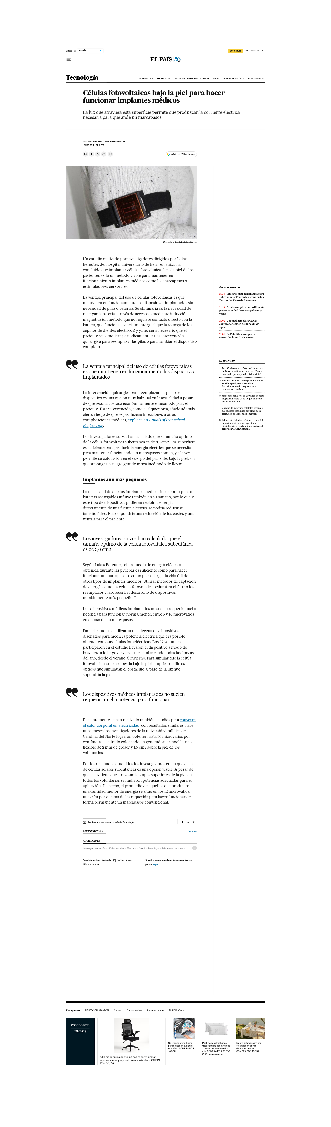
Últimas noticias (256, 79)
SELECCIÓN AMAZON (97, 1010)
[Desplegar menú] (69, 59)
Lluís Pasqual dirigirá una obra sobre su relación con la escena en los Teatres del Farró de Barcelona (241, 297)
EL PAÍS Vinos (176, 1010)
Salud (142, 848)
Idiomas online (155, 1010)
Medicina (131, 848)
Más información (91, 864)
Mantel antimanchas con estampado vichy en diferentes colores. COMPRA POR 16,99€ (249, 1047)
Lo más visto (227, 360)
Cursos (118, 1010)
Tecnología (82, 77)
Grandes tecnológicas (234, 79)
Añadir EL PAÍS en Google (182, 154)
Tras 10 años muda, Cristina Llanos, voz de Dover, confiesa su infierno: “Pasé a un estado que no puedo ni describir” (242, 371)
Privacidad (179, 79)
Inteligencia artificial (198, 79)
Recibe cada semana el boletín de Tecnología (111, 822)
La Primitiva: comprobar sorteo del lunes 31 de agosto (238, 336)
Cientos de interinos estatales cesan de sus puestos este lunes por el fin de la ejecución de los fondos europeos (242, 411)
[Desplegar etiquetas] (194, 848)
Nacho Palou (92, 141)
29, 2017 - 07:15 (93, 145)
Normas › (192, 831)
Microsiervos (115, 141)
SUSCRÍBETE (235, 51)
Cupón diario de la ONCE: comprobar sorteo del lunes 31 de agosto (239, 324)
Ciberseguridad (163, 79)
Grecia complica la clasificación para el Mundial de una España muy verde (241, 310)
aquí (155, 864)
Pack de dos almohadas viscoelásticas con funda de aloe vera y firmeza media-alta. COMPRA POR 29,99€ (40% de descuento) (216, 1048)
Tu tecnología (146, 79)
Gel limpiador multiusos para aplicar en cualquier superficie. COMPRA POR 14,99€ (181, 1047)
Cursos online (134, 1010)
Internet (216, 79)
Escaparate (73, 1010)
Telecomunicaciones (172, 848)
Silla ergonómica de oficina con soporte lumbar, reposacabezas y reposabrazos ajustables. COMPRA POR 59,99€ (130, 1060)
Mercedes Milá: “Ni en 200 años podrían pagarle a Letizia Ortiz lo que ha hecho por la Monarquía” (243, 398)
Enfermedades (116, 848)
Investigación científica (95, 848)
